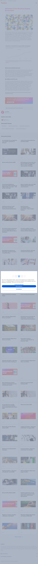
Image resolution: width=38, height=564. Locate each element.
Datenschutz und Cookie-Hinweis (17, 282)
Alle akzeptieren (19, 286)
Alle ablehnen (19, 289)
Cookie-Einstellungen (19, 284)
